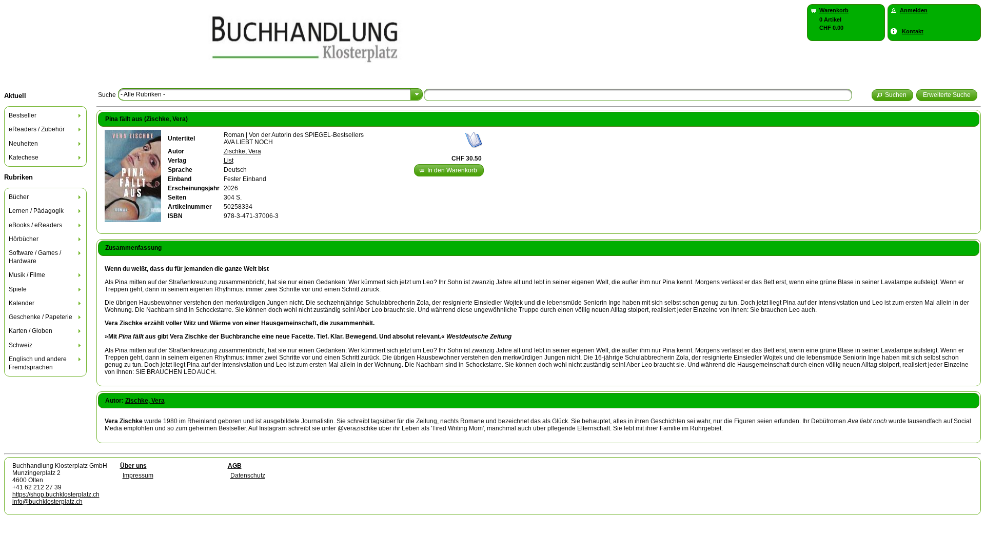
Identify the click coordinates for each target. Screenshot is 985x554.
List (228, 160)
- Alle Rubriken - (143, 94)
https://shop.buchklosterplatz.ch (56, 494)
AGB (235, 465)
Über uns (133, 465)
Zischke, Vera (242, 151)
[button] (893, 95)
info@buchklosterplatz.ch (47, 501)
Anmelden (914, 10)
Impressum (138, 475)
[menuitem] (46, 115)
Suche (107, 94)
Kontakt (912, 31)
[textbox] (638, 95)
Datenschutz (247, 475)
